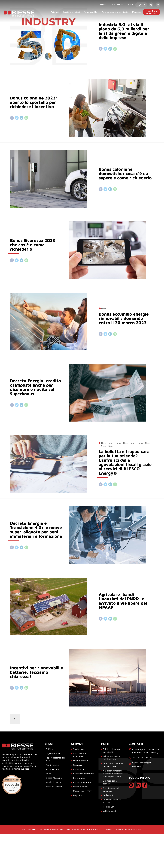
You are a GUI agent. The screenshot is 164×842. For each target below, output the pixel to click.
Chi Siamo (50, 749)
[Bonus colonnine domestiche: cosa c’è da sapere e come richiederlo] (52, 179)
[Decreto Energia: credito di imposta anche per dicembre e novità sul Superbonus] (111, 393)
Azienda (55, 12)
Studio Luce (79, 749)
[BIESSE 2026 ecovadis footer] (12, 784)
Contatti (102, 5)
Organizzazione (53, 753)
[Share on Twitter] (105, 49)
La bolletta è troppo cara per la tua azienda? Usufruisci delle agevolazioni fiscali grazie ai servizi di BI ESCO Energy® (125, 462)
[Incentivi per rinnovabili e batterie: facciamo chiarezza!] (111, 677)
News (130, 5)
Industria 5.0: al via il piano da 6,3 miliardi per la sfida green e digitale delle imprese (124, 31)
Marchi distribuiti (54, 782)
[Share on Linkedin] (110, 49)
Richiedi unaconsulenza (151, 12)
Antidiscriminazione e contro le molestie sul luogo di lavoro (113, 773)
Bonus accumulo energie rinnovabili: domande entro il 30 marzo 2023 (124, 318)
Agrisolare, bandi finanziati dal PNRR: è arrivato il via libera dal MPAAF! (123, 601)
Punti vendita (90, 12)
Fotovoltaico (79, 778)
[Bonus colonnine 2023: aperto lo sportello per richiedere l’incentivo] (111, 108)
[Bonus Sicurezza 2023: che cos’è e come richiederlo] (111, 250)
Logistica (77, 795)
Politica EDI (108, 806)
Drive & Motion (80, 760)
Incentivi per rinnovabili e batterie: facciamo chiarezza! (36, 672)
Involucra (139, 829)
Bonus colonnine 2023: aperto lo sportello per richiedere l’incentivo (33, 102)
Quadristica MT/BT (82, 791)
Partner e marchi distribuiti (114, 12)
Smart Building (80, 786)
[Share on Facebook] (101, 49)
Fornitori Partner (54, 786)
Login (142, 5)
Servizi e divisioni (71, 12)
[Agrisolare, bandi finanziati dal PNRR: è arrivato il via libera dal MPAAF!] (52, 606)
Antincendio (79, 769)
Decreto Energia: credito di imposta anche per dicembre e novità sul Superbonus (35, 387)
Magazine (137, 12)
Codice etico (109, 795)
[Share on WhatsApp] (115, 49)
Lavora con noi (117, 5)
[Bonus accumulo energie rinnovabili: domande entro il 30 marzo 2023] (52, 321)
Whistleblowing (110, 811)
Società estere (52, 769)
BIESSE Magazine (54, 778)
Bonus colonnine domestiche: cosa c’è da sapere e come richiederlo (125, 173)
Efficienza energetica (83, 773)
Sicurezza (77, 765)
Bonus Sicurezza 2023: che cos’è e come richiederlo (33, 245)
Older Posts (15, 719)
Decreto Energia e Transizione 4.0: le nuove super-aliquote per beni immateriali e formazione (36, 530)
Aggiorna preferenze (114, 829)
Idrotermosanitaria (82, 782)
